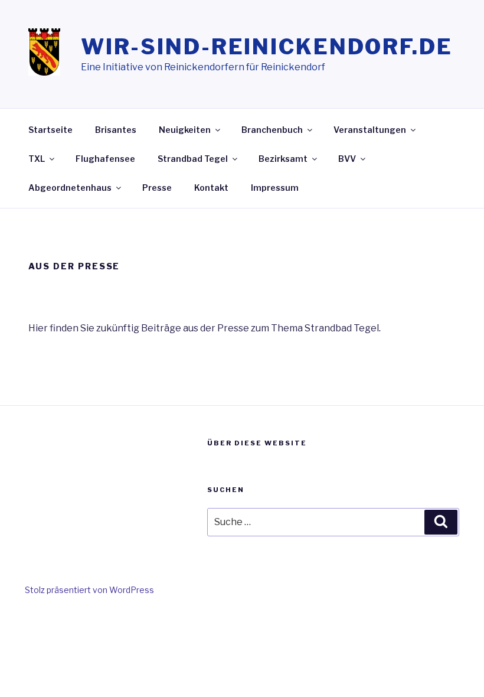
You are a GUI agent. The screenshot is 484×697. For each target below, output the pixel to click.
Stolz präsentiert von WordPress (89, 590)
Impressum (275, 188)
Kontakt (211, 188)
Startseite (50, 130)
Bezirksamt (283, 159)
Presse (157, 188)
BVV (347, 159)
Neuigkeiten (185, 130)
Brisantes (115, 130)
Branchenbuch (272, 130)
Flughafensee (105, 159)
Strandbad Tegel (193, 159)
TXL (36, 159)
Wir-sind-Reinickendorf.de (267, 47)
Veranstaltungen (369, 130)
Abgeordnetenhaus (70, 188)
